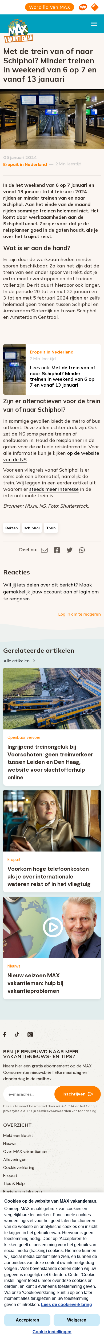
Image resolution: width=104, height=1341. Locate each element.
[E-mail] (44, 549)
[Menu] (94, 23)
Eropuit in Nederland (25, 164)
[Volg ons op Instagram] (30, 1036)
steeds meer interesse (54, 489)
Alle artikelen (16, 660)
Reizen (11, 528)
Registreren (14, 1191)
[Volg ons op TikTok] (17, 1036)
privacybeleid (14, 1111)
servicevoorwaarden (54, 1111)
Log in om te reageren (79, 614)
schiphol (32, 528)
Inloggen (34, 1191)
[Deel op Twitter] (69, 549)
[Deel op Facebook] (57, 549)
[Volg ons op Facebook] (4, 1036)
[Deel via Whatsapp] (82, 549)
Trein (51, 528)
